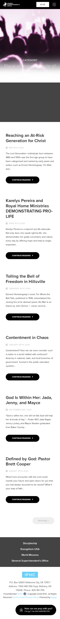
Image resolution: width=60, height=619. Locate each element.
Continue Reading (21, 179)
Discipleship (30, 543)
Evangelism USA (30, 549)
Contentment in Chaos (27, 337)
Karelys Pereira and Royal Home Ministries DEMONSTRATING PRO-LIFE (29, 208)
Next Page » (43, 520)
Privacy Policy (32, 597)
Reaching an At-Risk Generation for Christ (26, 138)
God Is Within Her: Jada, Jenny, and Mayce (29, 400)
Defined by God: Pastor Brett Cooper (28, 461)
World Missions (30, 555)
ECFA (19, 593)
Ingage (54, 597)
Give (42, 4)
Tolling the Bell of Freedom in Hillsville (25, 278)
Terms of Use (19, 597)
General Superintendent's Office (30, 560)
